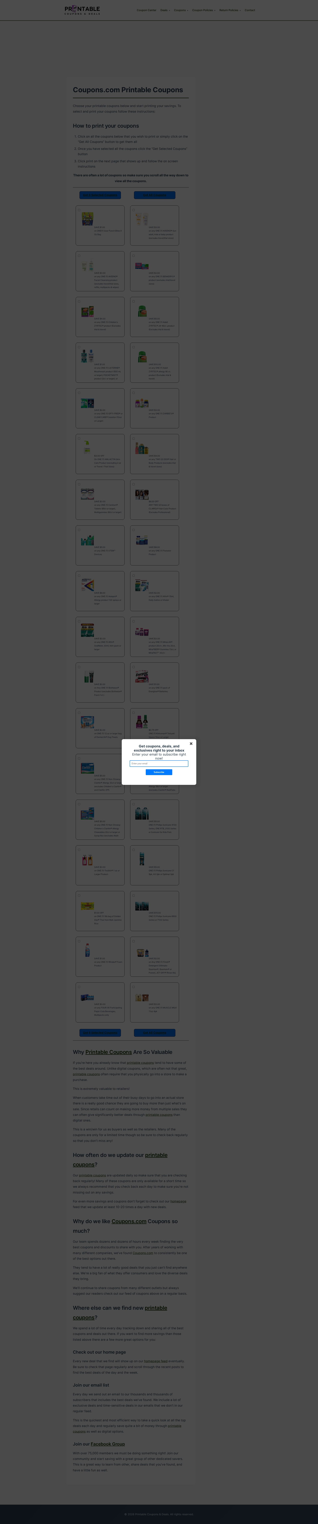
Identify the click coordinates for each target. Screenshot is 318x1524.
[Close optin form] (192, 744)
